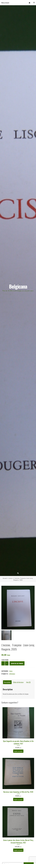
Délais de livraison (18, 682)
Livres (10, 578)
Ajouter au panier (17, 663)
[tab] (7, 682)
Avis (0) (28, 682)
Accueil (5, 578)
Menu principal (5, 3)
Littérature (12, 674)
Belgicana (18, 286)
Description (7, 682)
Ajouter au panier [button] (18, 751)
